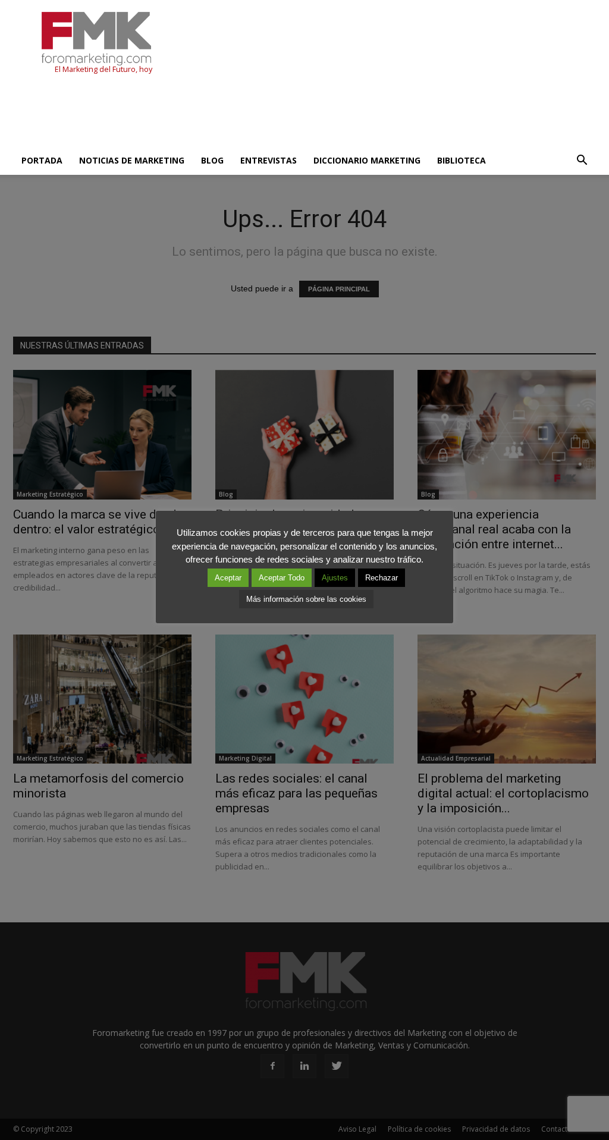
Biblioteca (461, 160)
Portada (41, 160)
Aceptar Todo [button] (281, 577)
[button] (581, 160)
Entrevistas (268, 160)
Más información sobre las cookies (306, 599)
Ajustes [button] (335, 577)
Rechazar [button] (381, 577)
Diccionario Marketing (366, 160)
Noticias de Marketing (131, 160)
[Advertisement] (229, 114)
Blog (212, 160)
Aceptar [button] (228, 577)
